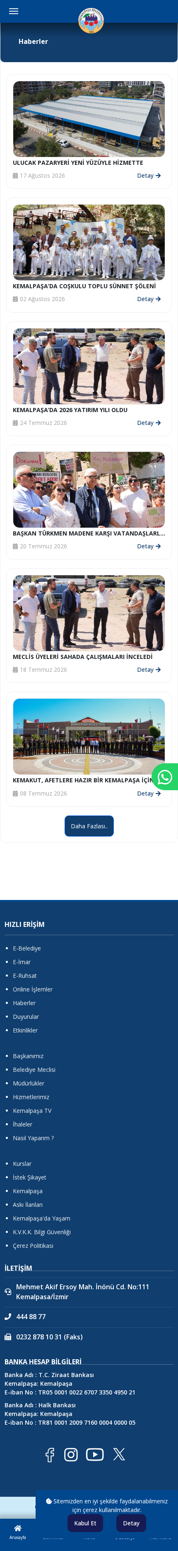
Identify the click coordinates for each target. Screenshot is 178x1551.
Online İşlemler (33, 989)
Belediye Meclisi (34, 1069)
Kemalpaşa (28, 1191)
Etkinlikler (25, 1030)
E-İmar (22, 962)
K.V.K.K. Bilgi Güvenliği (42, 1232)
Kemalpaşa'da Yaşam (41, 1218)
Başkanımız (28, 1056)
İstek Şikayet (29, 1177)
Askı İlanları (28, 1204)
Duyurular (26, 1016)
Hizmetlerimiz (31, 1097)
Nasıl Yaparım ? (33, 1138)
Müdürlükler (28, 1083)
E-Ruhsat (25, 975)
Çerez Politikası (33, 1245)
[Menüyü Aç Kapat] (13, 11)
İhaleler (22, 1124)
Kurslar (22, 1163)
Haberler (24, 1003)
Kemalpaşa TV (32, 1110)
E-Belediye (27, 948)
